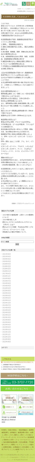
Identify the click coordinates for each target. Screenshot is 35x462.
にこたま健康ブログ (17, 449)
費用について (16, 444)
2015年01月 (6, 300)
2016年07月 (6, 281)
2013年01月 (6, 329)
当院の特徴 (12, 430)
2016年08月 (6, 278)
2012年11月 (6, 334)
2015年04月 (6, 293)
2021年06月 (6, 254)
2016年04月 (6, 288)
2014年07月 (6, 305)
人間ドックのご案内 (11, 435)
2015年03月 (6, 295)
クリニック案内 (28, 444)
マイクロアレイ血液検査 (25, 437)
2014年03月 (6, 312)
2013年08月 (6, 320)
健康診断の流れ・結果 (25, 432)
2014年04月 (6, 310)
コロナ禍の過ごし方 (9, 219)
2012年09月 (6, 339)
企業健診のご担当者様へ (21, 447)
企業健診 (13, 432)
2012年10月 (6, 337)
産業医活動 (7, 447)
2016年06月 (6, 283)
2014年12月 (6, 303)
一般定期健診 (22, 430)
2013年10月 (6, 317)
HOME (3, 430)
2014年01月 (6, 315)
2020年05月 (6, 261)
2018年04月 (6, 264)
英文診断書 (23, 442)
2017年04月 (6, 273)
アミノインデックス (8, 437)
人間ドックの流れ (25, 435)
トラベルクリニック (26, 440)
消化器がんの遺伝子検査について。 (14, 232)
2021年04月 (6, 256)
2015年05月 (6, 290)
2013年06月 (6, 322)
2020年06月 (6, 259)
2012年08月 (6, 342)
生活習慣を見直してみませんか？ (16, 17)
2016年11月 (6, 276)
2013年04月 (6, 324)
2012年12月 (6, 332)
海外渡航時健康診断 (10, 442)
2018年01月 (6, 271)
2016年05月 (6, 286)
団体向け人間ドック (11, 440)
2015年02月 (6, 298)
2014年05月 (6, 307)
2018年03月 (6, 266)
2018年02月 (6, 268)
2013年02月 (6, 327)
